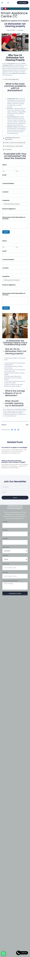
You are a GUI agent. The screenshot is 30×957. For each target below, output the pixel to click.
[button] (8, 2)
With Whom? (5, 555)
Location (5, 192)
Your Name (5, 521)
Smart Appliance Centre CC (14, 14)
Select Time (5, 572)
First (3, 171)
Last (17, 171)
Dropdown (6, 200)
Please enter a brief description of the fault (13, 218)
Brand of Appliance (9, 209)
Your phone (5, 530)
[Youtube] (5, 8)
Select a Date (5, 564)
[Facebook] (2, 8)
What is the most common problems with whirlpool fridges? (14, 461)
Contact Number (8, 183)
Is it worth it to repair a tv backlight (14, 447)
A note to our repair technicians (10, 580)
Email (4, 175)
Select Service (5, 547)
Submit (6, 232)
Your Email (5, 538)
